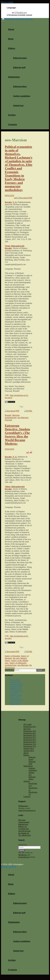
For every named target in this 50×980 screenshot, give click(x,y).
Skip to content (7, 2)
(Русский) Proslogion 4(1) (29, 725)
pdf (15, 198)
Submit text (18, 105)
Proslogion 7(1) (29, 744)
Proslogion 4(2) (29, 733)
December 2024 (16, 684)
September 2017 (16, 700)
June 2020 (14, 693)
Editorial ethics (20, 86)
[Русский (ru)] (13, 12)
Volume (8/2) (28, 751)
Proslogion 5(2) (29, 737)
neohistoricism (11, 417)
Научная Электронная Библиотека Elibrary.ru (23, 823)
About (11, 29)
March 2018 (15, 697)
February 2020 (16, 695)
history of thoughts (12, 656)
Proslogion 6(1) (29, 740)
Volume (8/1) (28, 748)
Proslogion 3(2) (29, 731)
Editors (11, 48)
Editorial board (20, 58)
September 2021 (16, 691)
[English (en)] (21, 12)
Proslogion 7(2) (29, 746)
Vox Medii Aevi (24, 835)
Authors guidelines (21, 96)
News (10, 39)
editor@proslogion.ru (27, 810)
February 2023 (16, 689)
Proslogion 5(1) (29, 735)
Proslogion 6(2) (29, 742)
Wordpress (22, 855)
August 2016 (15, 704)
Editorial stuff (19, 67)
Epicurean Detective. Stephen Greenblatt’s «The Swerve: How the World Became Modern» (17, 434)
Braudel (8, 415)
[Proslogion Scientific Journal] (19, 15)
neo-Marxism (23, 417)
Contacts (12, 124)
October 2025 (15, 682)
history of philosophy (18, 663)
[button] (16, 48)
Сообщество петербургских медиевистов (24, 831)
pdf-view (27, 729)
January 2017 (15, 702)
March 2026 (15, 680)
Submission (14, 77)
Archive (12, 115)
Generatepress (24, 857)
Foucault (8, 420)
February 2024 (16, 686)
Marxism (15, 415)
